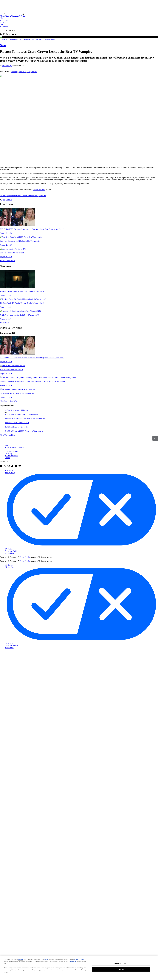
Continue (121, 969)
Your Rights (72, 961)
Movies (2, 18)
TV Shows (4, 20)
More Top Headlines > (8, 435)
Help (6, 445)
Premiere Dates (49, 39)
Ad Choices (9, 471)
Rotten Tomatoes (39, 190)
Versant (20, 959)
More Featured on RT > (8, 401)
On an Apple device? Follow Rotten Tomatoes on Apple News (23, 196)
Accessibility (9, 553)
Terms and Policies (11, 551)
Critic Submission (11, 451)
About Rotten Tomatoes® (14, 447)
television (22, 72)
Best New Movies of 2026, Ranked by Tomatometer (24, 431)
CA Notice (8, 549)
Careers (7, 458)
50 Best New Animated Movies (16, 410)
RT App (3, 22)
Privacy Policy (10, 473)
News (2, 24)
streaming (15, 72)
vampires (34, 72)
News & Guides (15, 39)
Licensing (8, 454)
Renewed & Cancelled (32, 39)
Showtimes (4, 26)
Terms (46, 959)
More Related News (7, 261)
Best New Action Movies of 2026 (17, 423)
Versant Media (25, 557)
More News (4, 323)
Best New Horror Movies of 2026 (17, 427)
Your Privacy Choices (14, 547)
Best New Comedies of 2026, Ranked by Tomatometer (25, 419)
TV (28, 72)
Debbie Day (7, 66)
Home (4, 39)
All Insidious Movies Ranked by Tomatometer (21, 414)
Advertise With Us (11, 456)
